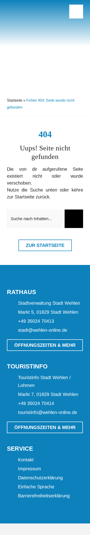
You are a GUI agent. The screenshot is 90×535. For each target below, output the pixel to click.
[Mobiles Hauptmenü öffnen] (76, 11)
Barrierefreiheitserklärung (44, 495)
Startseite (14, 100)
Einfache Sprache (36, 486)
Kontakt (26, 459)
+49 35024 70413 (36, 321)
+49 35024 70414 (36, 403)
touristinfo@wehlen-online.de (47, 412)
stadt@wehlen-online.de (42, 330)
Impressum (29, 468)
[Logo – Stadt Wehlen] (30, 4)
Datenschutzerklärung (40, 477)
